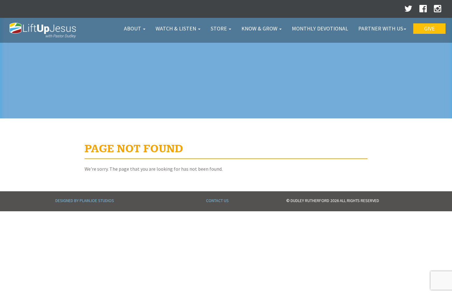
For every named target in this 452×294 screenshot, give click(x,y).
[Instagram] (437, 10)
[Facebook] (423, 10)
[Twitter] (408, 10)
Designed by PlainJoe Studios (84, 200)
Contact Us (217, 200)
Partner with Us (380, 28)
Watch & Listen (176, 28)
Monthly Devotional (320, 28)
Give (429, 28)
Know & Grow (260, 28)
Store (219, 28)
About (133, 28)
